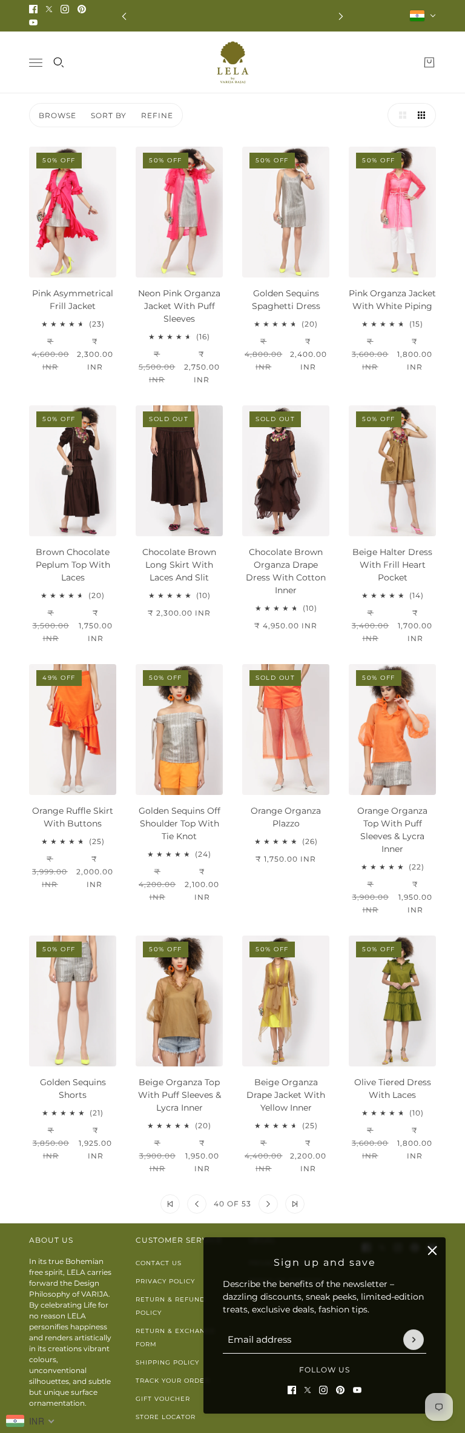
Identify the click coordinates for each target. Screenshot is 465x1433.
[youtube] (33, 22)
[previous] (124, 16)
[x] (49, 9)
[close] (432, 1251)
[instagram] (64, 9)
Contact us (159, 1263)
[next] (340, 16)
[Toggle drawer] (35, 63)
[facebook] (33, 9)
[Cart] (429, 62)
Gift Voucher (163, 1399)
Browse (57, 115)
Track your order (172, 1381)
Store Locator (166, 1417)
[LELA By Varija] (233, 62)
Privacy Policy (165, 1281)
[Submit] (413, 1339)
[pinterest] (81, 9)
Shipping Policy (167, 1362)
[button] (400, 115)
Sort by (109, 115)
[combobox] (30, 1421)
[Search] (58, 62)
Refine (157, 115)
